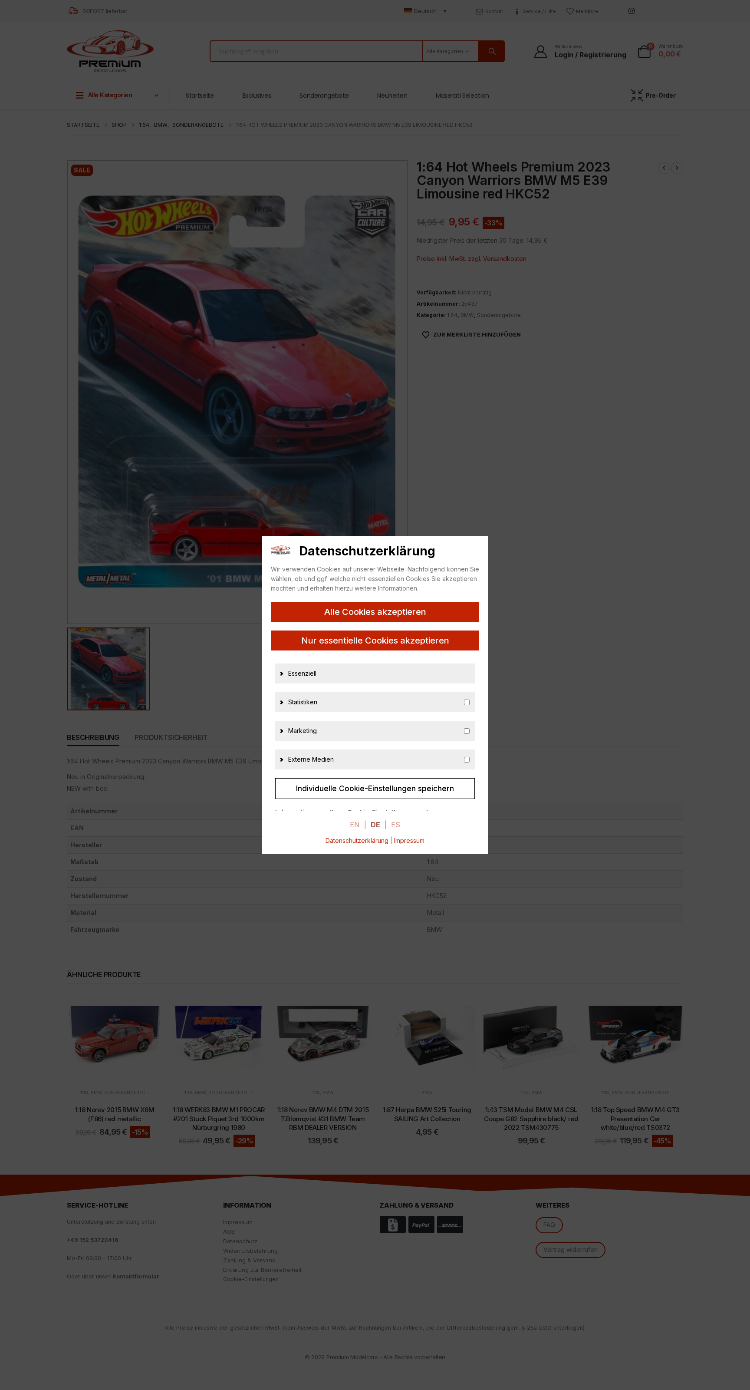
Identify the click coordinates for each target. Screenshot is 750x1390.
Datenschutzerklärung (357, 840)
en (355, 824)
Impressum (409, 840)
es (395, 824)
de (375, 824)
